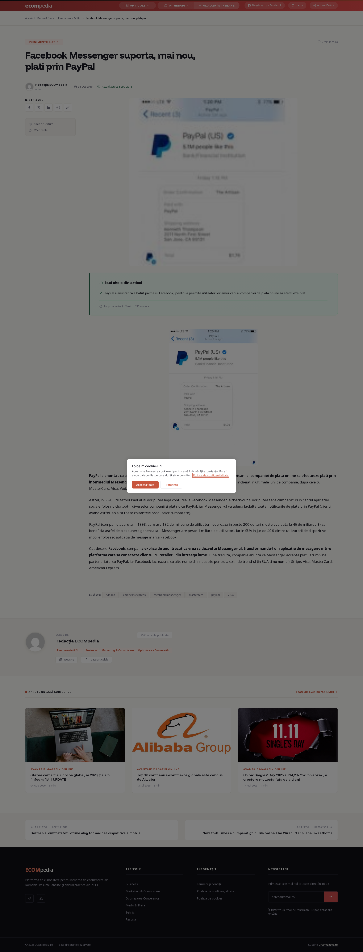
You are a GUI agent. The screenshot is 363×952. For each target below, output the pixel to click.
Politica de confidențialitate (211, 475)
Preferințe (171, 484)
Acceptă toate (145, 484)
